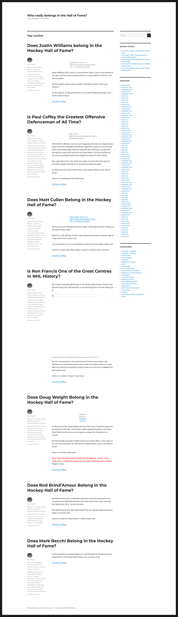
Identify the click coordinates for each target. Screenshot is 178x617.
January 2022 (126, 133)
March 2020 (125, 180)
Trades (124, 296)
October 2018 (126, 210)
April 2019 (125, 200)
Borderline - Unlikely (34, 419)
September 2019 (127, 189)
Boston (29, 152)
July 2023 (125, 96)
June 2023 (125, 98)
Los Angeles (36, 81)
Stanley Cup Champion (35, 85)
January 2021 (126, 158)
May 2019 (125, 197)
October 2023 (126, 92)
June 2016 (125, 230)
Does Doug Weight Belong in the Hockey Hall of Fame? (62, 400)
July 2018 (124, 217)
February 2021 (126, 156)
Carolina (30, 76)
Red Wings (31, 169)
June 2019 (125, 195)
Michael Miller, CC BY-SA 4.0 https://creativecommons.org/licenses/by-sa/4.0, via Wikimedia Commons (83, 219)
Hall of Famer (126, 266)
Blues (43, 426)
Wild (36, 246)
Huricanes (40, 516)
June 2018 (125, 219)
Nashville (38, 235)
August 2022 (126, 117)
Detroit (29, 156)
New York (35, 435)
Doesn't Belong (127, 258)
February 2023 (126, 107)
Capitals (37, 74)
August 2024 (126, 85)
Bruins (35, 152)
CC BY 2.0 (83, 421)
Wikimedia (82, 419)
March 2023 (125, 104)
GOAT (123, 264)
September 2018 (127, 213)
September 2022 (127, 115)
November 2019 (127, 184)
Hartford (30, 159)
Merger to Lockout (38, 141)
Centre (35, 302)
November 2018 (127, 208)
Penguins (40, 165)
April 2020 (125, 178)
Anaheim (37, 228)
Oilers (34, 165)
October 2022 (126, 113)
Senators (30, 244)
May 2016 (125, 232)
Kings (29, 81)
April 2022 (125, 126)
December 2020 (127, 161)
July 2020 (125, 171)
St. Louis (36, 437)
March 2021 (125, 154)
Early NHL (125, 260)
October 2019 (126, 187)
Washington (31, 87)
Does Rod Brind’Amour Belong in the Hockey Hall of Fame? (67, 488)
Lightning (38, 580)
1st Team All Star (32, 146)
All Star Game (37, 148)
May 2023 (125, 100)
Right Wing (40, 83)
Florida (35, 231)
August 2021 (126, 143)
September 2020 (127, 167)
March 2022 (125, 128)
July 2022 (125, 120)
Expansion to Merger (128, 262)
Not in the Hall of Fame (129, 284)
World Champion (40, 591)
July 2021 (124, 146)
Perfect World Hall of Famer (36, 143)
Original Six (125, 286)
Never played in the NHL (129, 281)
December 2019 (127, 182)
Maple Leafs (31, 309)
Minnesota (30, 235)
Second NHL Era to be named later (133, 294)
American (30, 228)
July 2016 (125, 228)
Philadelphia (31, 83)
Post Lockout (37, 71)
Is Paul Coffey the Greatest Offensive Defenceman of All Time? (66, 119)
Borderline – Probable (129, 251)
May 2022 (125, 124)
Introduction (126, 275)
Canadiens (30, 578)
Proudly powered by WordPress (65, 608)
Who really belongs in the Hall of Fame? (57, 15)
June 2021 (125, 148)
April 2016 (125, 234)
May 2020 (125, 176)
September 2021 (127, 141)
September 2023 (127, 94)
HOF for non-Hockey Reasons (131, 273)
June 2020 (125, 174)
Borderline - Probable (34, 562)
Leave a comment (33, 90)
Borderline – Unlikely (129, 253)
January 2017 (126, 223)
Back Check (31, 64)
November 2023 (127, 89)
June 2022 (125, 122)
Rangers (37, 241)
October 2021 (126, 139)
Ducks (41, 428)
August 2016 (126, 225)
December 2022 (127, 111)
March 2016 (125, 236)
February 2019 (126, 204)
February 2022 (126, 130)
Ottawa (33, 237)
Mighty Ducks (39, 233)
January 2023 (126, 109)
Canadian (30, 74)
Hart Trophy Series (128, 268)
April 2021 (125, 152)
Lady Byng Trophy (38, 306)
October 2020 (126, 165)
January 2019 (126, 206)
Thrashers (30, 591)
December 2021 (127, 135)
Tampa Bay (39, 589)
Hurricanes (40, 79)
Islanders (30, 432)
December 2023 (127, 87)
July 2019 (125, 193)
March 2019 (125, 202)
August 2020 (126, 169)
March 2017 (125, 221)
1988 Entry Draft (32, 572)
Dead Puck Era (32, 67)
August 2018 (126, 215)
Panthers (39, 237)
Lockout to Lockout (38, 567)
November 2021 (127, 137)
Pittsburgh (40, 167)
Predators (30, 241)
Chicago (36, 154)
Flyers (34, 79)
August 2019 (126, 191)
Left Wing (30, 518)
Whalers (38, 172)
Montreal (30, 583)
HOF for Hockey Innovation (131, 271)
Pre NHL (124, 292)
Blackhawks (39, 150)
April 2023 (125, 102)
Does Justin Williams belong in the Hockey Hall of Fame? (64, 48)
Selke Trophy (39, 313)
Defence (42, 154)
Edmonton (36, 156)
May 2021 (125, 150)
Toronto (29, 317)
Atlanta (34, 574)
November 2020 (127, 163)
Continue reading (59, 101)
